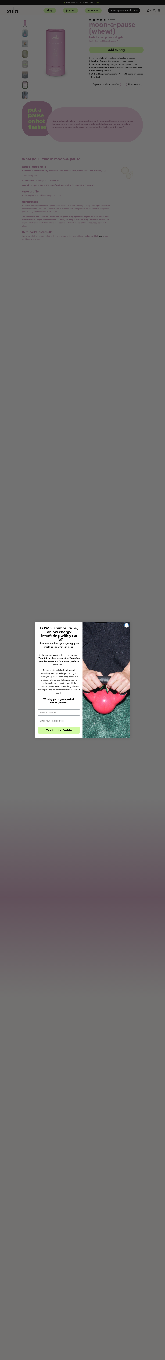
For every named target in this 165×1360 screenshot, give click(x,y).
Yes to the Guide (59, 730)
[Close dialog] (126, 625)
